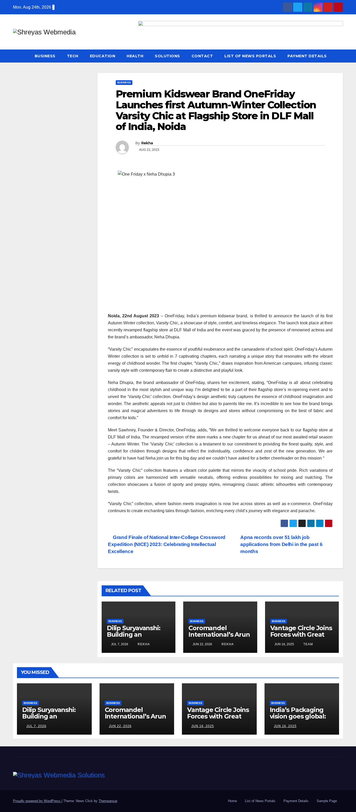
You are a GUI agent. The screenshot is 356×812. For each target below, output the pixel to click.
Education (102, 56)
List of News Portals (250, 56)
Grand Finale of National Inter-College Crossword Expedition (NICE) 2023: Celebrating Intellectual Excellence (166, 544)
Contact (202, 56)
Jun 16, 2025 (202, 726)
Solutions (167, 56)
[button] (339, 56)
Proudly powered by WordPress (37, 801)
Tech (72, 56)
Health (135, 56)
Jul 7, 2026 (36, 726)
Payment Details (307, 56)
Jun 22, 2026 (120, 726)
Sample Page (327, 801)
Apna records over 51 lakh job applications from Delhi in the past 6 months (281, 544)
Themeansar (108, 801)
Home (232, 801)
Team (307, 644)
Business (45, 56)
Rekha (147, 143)
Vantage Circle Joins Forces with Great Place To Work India (301, 634)
